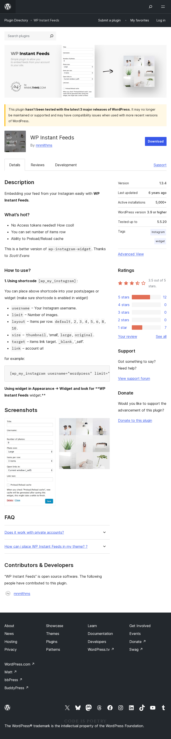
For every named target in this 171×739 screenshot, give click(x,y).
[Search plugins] (51, 35)
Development (66, 165)
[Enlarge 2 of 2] (104, 424)
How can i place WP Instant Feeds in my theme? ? (46, 546)
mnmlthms (44, 145)
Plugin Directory (16, 20)
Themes (52, 633)
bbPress (13, 680)
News (9, 633)
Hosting (10, 641)
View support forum (134, 378)
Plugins (51, 641)
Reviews (38, 165)
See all (161, 336)
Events (135, 633)
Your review (127, 336)
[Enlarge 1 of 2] (49, 424)
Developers (97, 641)
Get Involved (140, 626)
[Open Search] (150, 6)
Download (156, 141)
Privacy (10, 649)
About (9, 626)
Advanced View (131, 254)
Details (14, 165)
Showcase (54, 626)
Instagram (158, 232)
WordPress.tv (101, 649)
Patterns (53, 649)
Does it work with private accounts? (34, 532)
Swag (136, 649)
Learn (92, 626)
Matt (10, 672)
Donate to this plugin (135, 420)
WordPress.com (19, 664)
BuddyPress (16, 688)
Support (160, 165)
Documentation (100, 633)
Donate (137, 641)
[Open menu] (164, 6)
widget (160, 241)
